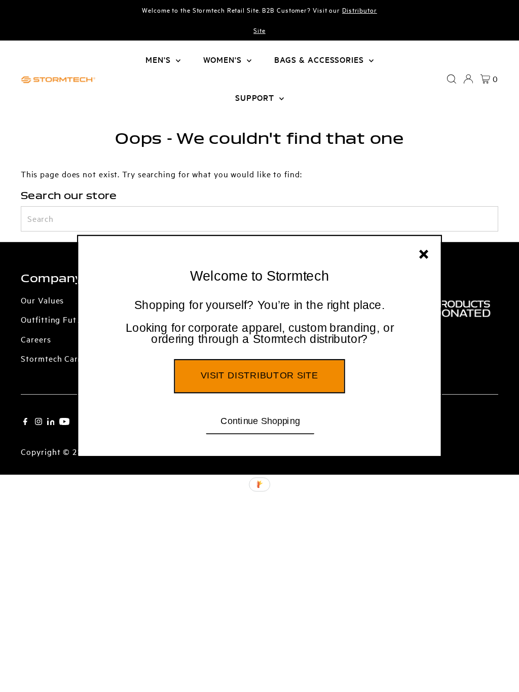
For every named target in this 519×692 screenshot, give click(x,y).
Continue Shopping (260, 420)
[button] (259, 322)
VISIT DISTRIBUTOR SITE (259, 375)
